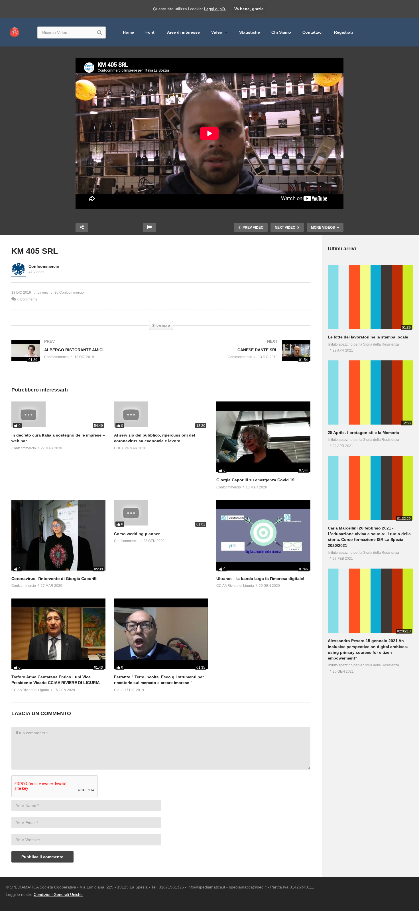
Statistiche (249, 32)
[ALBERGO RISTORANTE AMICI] (83, 357)
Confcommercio (44, 266)
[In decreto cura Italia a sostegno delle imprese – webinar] (58, 415)
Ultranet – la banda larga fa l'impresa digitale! (260, 578)
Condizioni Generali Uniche (58, 894)
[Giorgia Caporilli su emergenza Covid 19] (263, 437)
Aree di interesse (183, 32)
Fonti (150, 32)
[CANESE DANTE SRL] (239, 357)
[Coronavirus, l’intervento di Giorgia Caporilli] (58, 536)
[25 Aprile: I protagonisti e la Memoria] (370, 393)
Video (217, 32)
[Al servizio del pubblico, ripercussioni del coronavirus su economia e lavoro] (161, 415)
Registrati (343, 32)
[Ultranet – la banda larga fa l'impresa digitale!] (263, 536)
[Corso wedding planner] (161, 514)
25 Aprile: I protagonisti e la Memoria (363, 432)
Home (128, 32)
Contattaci (312, 32)
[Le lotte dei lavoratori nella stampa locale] (370, 298)
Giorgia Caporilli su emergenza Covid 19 (255, 480)
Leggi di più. (215, 9)
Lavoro (42, 293)
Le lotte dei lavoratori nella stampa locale (368, 337)
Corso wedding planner (137, 533)
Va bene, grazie (249, 9)
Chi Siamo (281, 32)
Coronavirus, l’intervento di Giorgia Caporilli (54, 578)
